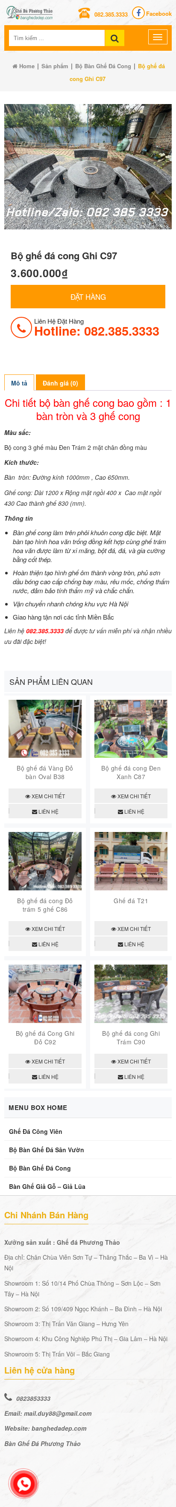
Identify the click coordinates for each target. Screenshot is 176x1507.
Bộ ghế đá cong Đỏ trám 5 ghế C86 (45, 904)
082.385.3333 (111, 14)
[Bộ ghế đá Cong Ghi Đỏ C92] (45, 1020)
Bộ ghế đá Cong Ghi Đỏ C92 (45, 1037)
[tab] (19, 382)
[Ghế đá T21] (130, 887)
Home (26, 66)
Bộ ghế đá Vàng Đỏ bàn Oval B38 (45, 772)
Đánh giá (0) (60, 383)
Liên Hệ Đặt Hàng (96, 327)
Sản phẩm (54, 66)
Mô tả (19, 383)
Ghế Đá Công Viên (35, 1131)
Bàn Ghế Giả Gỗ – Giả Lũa (47, 1186)
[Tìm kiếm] (115, 37)
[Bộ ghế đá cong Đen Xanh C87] (130, 755)
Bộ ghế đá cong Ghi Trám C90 (131, 1037)
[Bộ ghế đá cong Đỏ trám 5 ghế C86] (45, 887)
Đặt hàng (88, 296)
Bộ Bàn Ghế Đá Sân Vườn (46, 1149)
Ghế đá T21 (131, 900)
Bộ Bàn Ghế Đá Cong (103, 66)
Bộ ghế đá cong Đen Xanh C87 (131, 772)
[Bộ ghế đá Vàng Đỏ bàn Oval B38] (45, 755)
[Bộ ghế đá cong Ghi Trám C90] (130, 1020)
